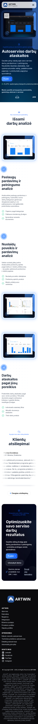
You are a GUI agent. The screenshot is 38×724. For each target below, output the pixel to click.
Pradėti (6, 79)
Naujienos (5, 617)
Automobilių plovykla (9, 644)
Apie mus (5, 611)
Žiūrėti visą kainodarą (28, 571)
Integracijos (6, 620)
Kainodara (5, 614)
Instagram (8, 661)
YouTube (8, 658)
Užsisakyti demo (14, 563)
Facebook (8, 655)
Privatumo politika (8, 625)
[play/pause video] (7, 33)
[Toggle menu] (33, 4)
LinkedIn (8, 652)
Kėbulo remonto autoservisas (12, 636)
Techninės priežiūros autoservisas (13, 639)
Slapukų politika (7, 628)
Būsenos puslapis (8, 622)
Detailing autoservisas (9, 642)
